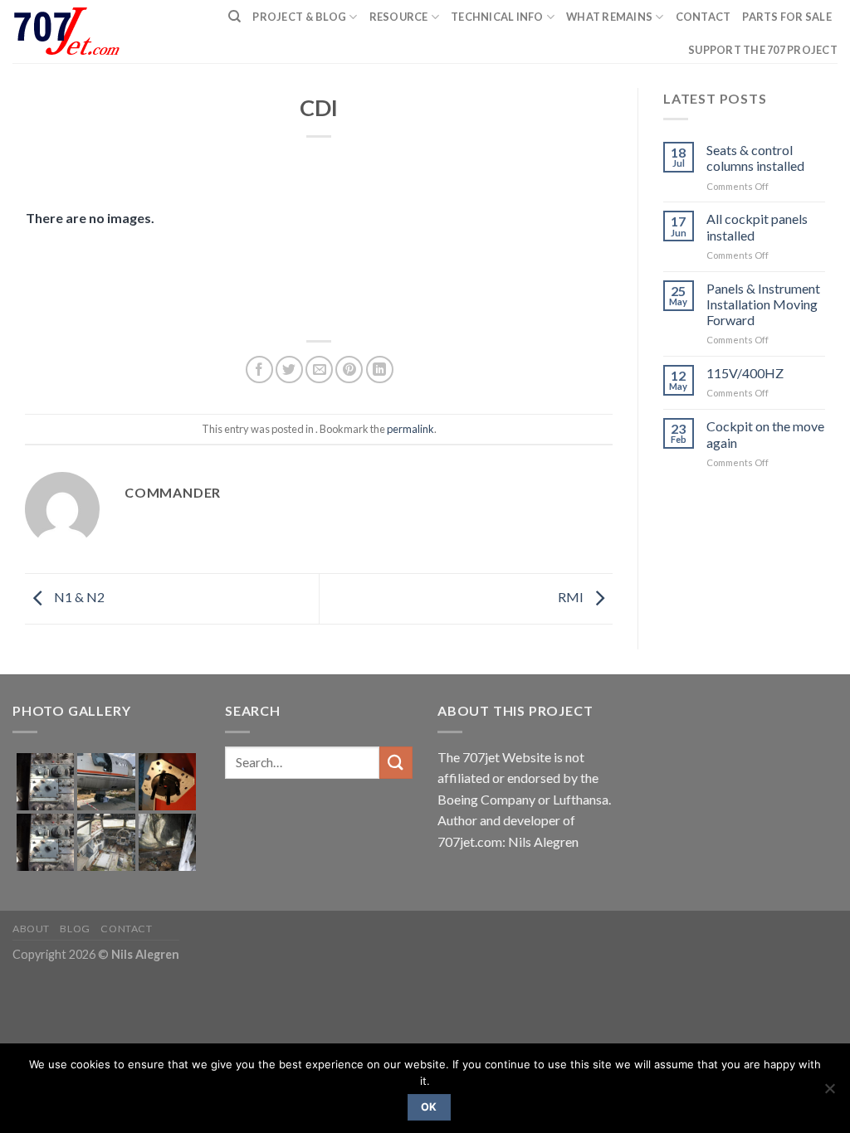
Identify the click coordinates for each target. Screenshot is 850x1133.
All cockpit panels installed (757, 226)
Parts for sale (787, 16)
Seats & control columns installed (755, 157)
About (31, 928)
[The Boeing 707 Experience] (73, 32)
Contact (703, 16)
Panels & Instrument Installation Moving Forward (763, 304)
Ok (429, 1107)
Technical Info (497, 16)
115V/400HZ (745, 373)
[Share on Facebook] (259, 369)
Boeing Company (487, 799)
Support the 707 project (763, 49)
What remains (609, 16)
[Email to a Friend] (319, 369)
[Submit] (396, 762)
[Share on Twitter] (289, 369)
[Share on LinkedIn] (379, 369)
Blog (75, 928)
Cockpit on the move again (765, 434)
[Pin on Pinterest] (349, 369)
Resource (398, 16)
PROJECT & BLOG (299, 16)
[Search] (234, 16)
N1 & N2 (78, 597)
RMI (572, 597)
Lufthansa (580, 799)
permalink (410, 428)
